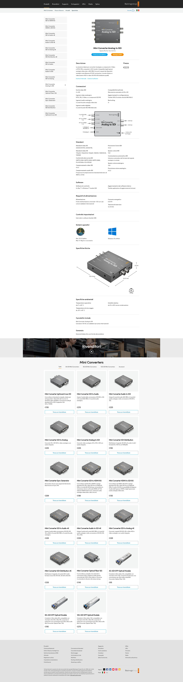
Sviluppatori (75, 4)
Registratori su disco (49, 657)
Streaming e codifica (76, 662)
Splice (98, 4)
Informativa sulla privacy (131, 657)
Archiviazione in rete (76, 655)
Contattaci (100, 653)
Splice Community (102, 657)
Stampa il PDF (117, 54)
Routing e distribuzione (76, 660)
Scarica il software (92, 78)
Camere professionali (49, 648)
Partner (127, 653)
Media (90, 4)
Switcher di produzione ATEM (51, 653)
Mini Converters (48, 10)
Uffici (84, 4)
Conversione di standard (77, 648)
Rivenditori (55, 4)
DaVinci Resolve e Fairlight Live (51, 650)
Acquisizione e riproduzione (51, 660)
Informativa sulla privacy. (75, 675)
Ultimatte (46, 655)
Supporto (65, 4)
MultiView (73, 657)
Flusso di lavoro (59, 10)
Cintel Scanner (47, 662)
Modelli (68, 10)
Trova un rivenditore (99, 54)
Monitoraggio (74, 653)
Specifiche (75, 10)
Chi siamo (127, 650)
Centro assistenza (102, 650)
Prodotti (46, 4)
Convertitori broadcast (76, 650)
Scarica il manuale (81, 78)
